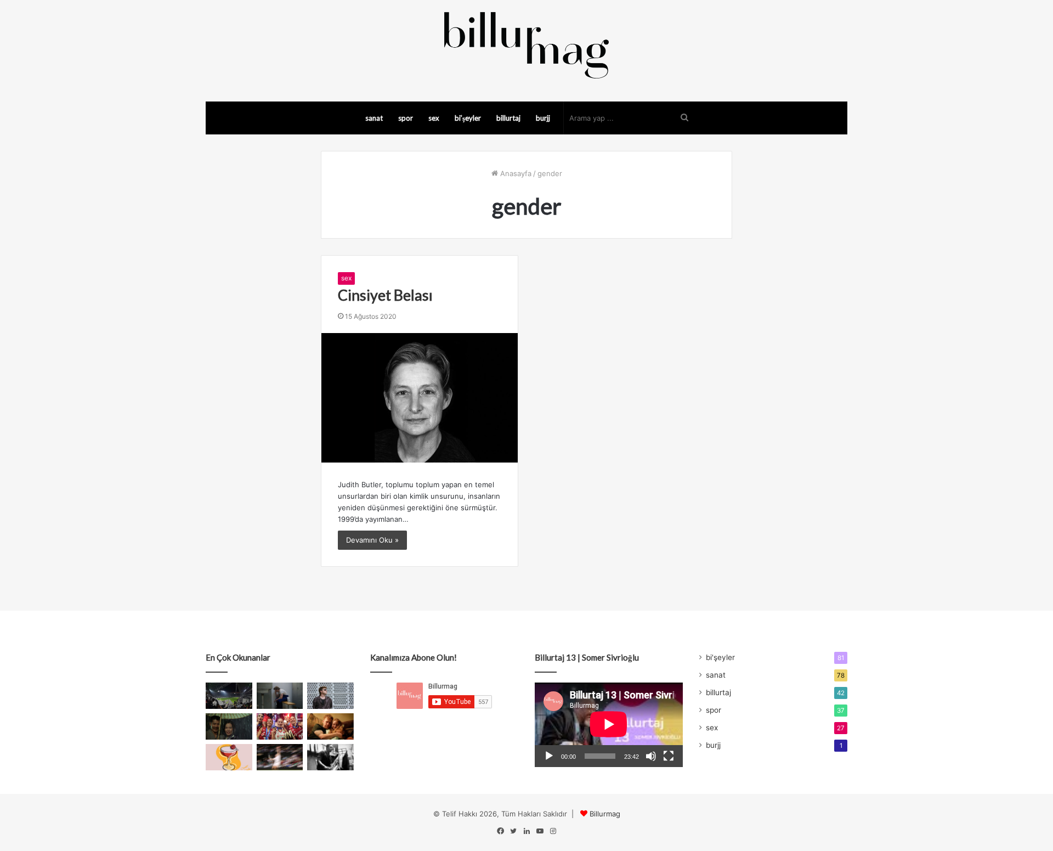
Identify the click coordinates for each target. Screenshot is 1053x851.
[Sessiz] (651, 756)
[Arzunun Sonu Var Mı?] (229, 726)
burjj (543, 118)
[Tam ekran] (668, 756)
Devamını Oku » (372, 540)
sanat (374, 118)
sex (433, 118)
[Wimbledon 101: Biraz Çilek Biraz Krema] (280, 757)
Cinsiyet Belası (385, 295)
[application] (609, 725)
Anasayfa (514, 173)
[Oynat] (549, 756)
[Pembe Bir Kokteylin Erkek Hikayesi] (229, 757)
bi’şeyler (468, 118)
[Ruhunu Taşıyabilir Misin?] (229, 696)
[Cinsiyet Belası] (419, 398)
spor (405, 118)
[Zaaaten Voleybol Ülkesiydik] (280, 726)
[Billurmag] (526, 45)
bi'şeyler (720, 657)
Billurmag (605, 813)
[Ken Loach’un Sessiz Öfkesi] (330, 726)
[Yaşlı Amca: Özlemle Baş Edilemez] (330, 696)
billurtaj (508, 118)
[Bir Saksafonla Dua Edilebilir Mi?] (330, 757)
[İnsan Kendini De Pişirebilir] (280, 696)
